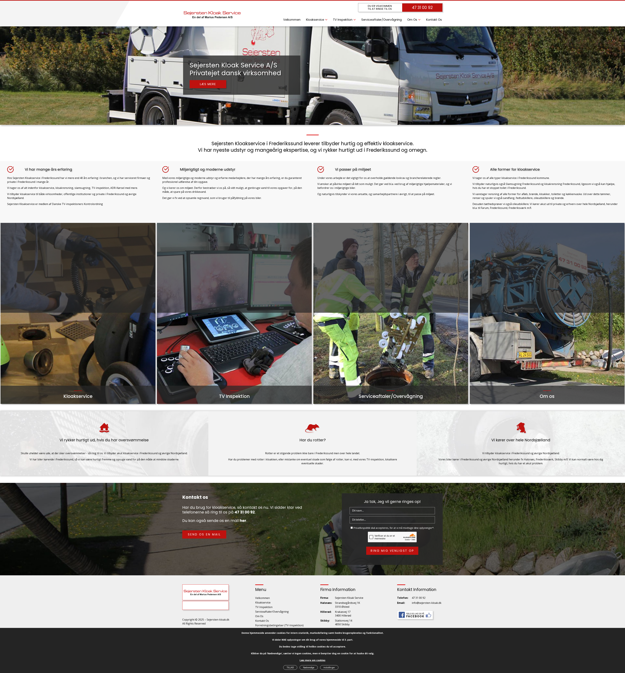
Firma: (324, 598)
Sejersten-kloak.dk (218, 619)
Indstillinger (329, 667)
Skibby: (325, 620)
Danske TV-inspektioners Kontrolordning (77, 204)
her (243, 520)
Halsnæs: (326, 603)
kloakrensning (64, 188)
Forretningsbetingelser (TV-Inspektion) (279, 625)
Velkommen (291, 20)
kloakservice (46, 188)
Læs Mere (208, 80)
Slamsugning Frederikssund (523, 184)
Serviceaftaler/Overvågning (381, 20)
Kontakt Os (434, 20)
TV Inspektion (342, 20)
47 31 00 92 (422, 7)
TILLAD (290, 667)
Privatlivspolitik (361, 527)
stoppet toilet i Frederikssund (508, 188)
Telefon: (402, 598)
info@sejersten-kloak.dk (426, 603)
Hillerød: (325, 612)
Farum (485, 208)
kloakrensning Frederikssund (562, 184)
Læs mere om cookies (312, 660)
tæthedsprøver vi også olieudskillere (506, 204)
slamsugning (82, 188)
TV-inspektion (100, 188)
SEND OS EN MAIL (204, 534)
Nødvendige (308, 667)
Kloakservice (315, 20)
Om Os (412, 20)
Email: (401, 603)
